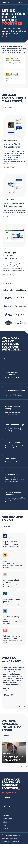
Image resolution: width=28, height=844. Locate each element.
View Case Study (8, 167)
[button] (25, 2)
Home (5, 812)
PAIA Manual (15, 841)
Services (6, 815)
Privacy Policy (5, 838)
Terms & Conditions (6, 841)
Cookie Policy (13, 838)
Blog (4, 825)
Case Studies (7, 819)
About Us (6, 822)
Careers (5, 829)
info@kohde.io (9, 793)
